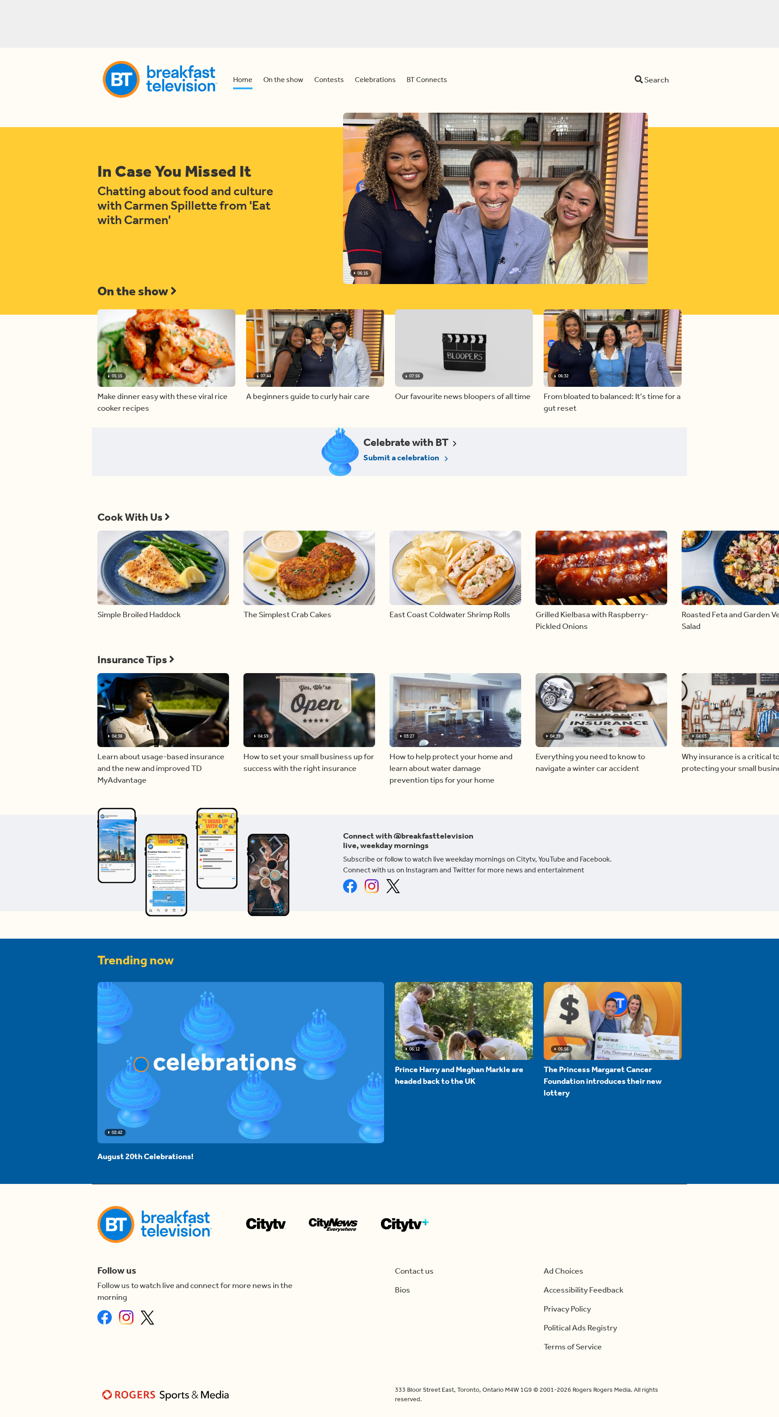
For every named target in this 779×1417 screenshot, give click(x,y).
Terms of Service (573, 1347)
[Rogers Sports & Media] (167, 1394)
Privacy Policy (567, 1309)
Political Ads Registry (580, 1328)
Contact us (414, 1271)
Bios (402, 1290)
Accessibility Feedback (583, 1290)
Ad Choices (563, 1271)
